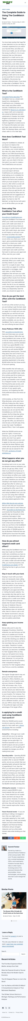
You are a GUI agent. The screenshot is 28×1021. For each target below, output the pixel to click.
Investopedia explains (14, 237)
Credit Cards (6, 9)
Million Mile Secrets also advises (12, 503)
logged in (13, 936)
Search (4, 951)
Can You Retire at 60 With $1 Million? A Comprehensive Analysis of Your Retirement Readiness (13, 988)
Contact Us (11, 1012)
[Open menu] (25, 3)
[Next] (24, 906)
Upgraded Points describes (11, 97)
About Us (4, 1012)
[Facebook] (3, 1008)
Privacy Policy (19, 1012)
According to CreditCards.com (12, 217)
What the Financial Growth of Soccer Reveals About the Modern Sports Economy (13, 972)
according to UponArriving (14, 332)
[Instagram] (9, 1008)
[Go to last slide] (4, 906)
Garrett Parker (7, 22)
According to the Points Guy (16, 510)
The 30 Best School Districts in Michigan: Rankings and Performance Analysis (14, 997)
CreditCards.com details (10, 565)
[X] (6, 1008)
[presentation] (14, 900)
